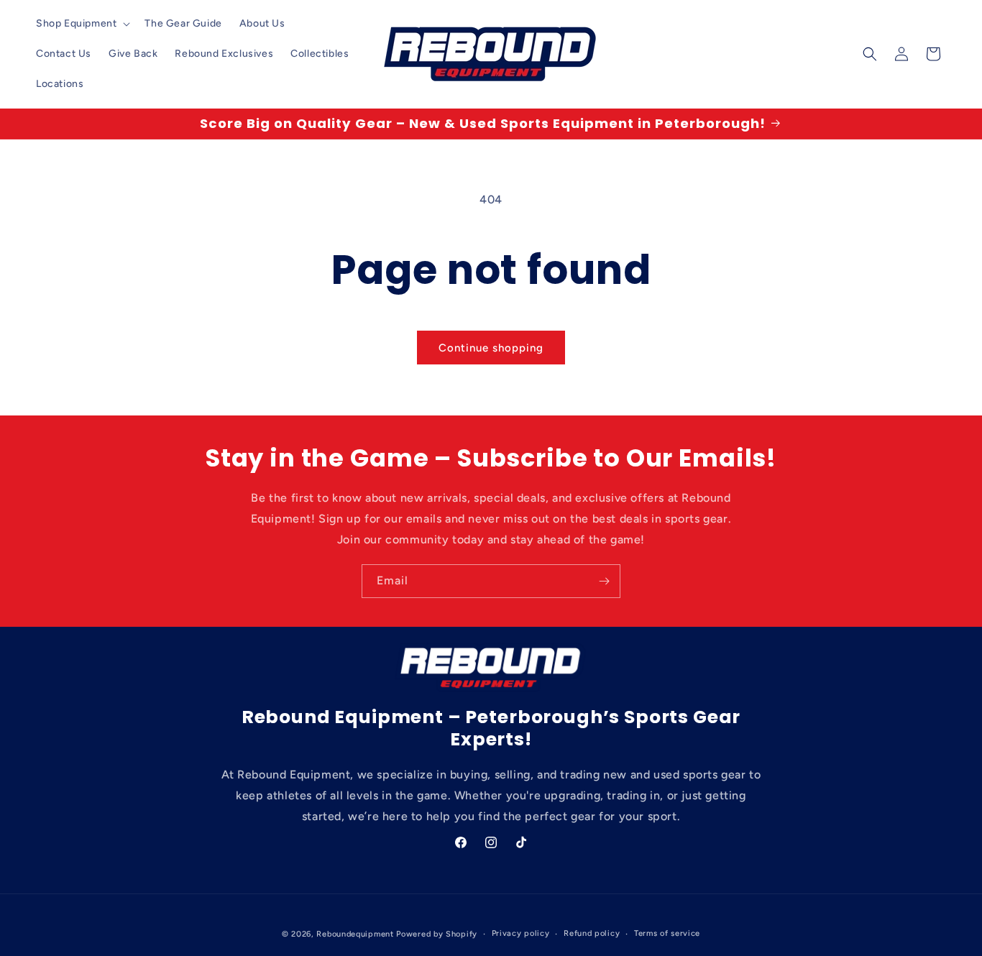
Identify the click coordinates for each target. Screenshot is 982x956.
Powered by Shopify (436, 934)
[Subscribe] (604, 581)
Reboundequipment (354, 934)
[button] (81, 24)
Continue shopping (491, 347)
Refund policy (592, 933)
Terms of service (667, 933)
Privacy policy (521, 933)
